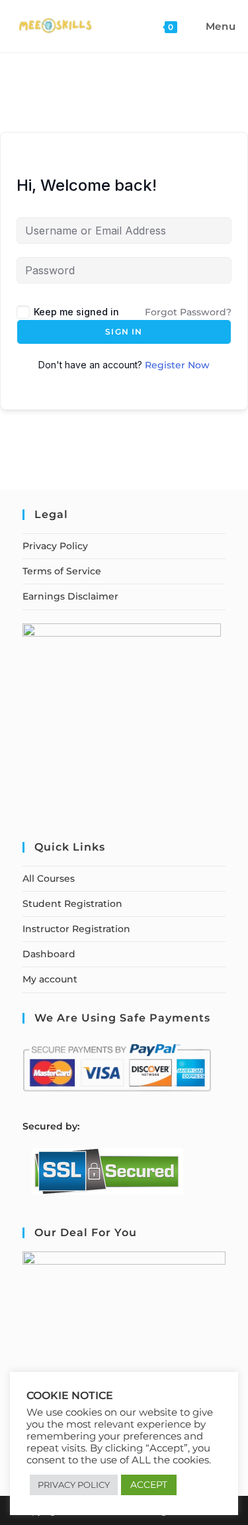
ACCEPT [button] (148, 1485)
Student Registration (72, 904)
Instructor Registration (76, 929)
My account (49, 979)
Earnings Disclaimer (70, 596)
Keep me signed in (76, 311)
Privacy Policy (55, 546)
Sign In (123, 332)
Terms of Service (61, 571)
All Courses (48, 878)
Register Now (177, 365)
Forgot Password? (188, 312)
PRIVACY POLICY (74, 1484)
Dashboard (48, 954)
